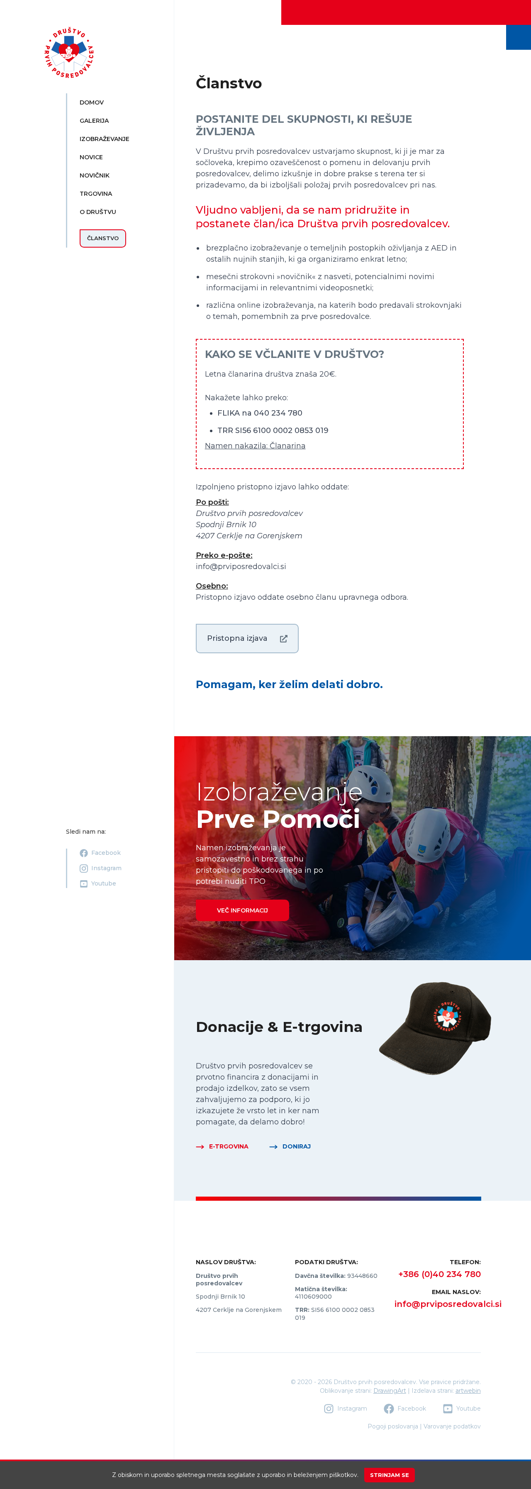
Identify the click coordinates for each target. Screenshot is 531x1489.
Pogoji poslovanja (393, 1426)
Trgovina (96, 193)
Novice (91, 157)
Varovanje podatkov (452, 1426)
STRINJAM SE (389, 1475)
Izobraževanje (104, 139)
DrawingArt (389, 1390)
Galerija (94, 120)
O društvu (98, 212)
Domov (92, 102)
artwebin (468, 1390)
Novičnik (95, 175)
